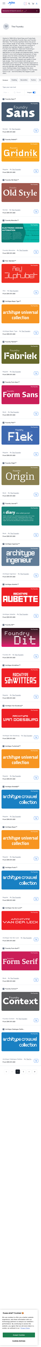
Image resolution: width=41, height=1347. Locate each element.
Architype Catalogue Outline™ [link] (15, 1029)
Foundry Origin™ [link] (10, 463)
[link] (33, 3)
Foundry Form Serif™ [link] (12, 948)
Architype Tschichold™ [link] (13, 746)
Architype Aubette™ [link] (12, 584)
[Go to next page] (29, 1071)
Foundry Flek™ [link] (10, 423)
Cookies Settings (18, 1341)
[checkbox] (34, 92)
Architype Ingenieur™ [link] (12, 544)
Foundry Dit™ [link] (9, 625)
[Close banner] (36, 11)
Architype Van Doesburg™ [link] (14, 706)
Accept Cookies (19, 1335)
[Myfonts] (11, 4)
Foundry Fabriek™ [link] (11, 342)
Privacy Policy (25, 1328)
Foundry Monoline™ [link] (12, 220)
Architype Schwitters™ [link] (12, 665)
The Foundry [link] (16, 129)
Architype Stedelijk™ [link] (12, 786)
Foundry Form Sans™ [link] (12, 382)
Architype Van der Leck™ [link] (13, 908)
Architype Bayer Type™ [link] (13, 301)
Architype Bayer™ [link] (11, 827)
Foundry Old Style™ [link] (12, 180)
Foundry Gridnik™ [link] (11, 139)
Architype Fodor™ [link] (11, 867)
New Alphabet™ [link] (10, 261)
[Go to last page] (35, 1071)
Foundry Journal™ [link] (11, 503)
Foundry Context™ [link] (11, 989)
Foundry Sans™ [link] (10, 99)
